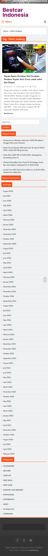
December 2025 (9, 229)
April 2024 (7, 325)
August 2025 (8, 248)
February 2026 (8, 220)
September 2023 (9, 358)
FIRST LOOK (7, 485)
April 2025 (7, 267)
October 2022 (8, 396)
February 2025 (8, 277)
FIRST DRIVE (7, 480)
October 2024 (8, 296)
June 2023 (7, 372)
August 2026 (8, 191)
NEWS (6, 70)
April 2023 (7, 382)
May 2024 (7, 320)
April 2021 (7, 425)
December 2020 (9, 430)
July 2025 (6, 253)
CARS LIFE (7, 475)
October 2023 (8, 353)
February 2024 (8, 334)
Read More (8, 113)
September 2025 (9, 243)
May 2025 (7, 263)
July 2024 (6, 310)
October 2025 (8, 239)
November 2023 (9, 349)
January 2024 (8, 339)
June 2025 (7, 258)
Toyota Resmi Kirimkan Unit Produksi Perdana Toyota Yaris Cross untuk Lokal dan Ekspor (23, 79)
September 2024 (9, 301)
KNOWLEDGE (8, 494)
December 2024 (9, 286)
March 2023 (7, 387)
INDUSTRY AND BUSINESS (13, 490)
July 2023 (6, 368)
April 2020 (7, 449)
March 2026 (7, 215)
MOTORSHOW (8, 499)
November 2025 (9, 234)
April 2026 (7, 210)
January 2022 (8, 415)
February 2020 (8, 454)
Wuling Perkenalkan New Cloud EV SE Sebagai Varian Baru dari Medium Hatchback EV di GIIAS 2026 (23, 163)
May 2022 (7, 401)
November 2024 (9, 291)
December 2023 (9, 344)
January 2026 (8, 224)
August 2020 (8, 439)
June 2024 (7, 315)
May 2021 (7, 420)
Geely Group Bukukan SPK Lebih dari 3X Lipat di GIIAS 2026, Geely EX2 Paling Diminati (23, 149)
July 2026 (6, 196)
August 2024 (8, 306)
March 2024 (7, 329)
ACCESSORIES (8, 466)
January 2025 (8, 282)
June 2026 (7, 200)
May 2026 (7, 205)
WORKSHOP (8, 514)
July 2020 (6, 444)
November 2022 (9, 392)
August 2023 (8, 363)
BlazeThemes (33, 550)
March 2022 (7, 411)
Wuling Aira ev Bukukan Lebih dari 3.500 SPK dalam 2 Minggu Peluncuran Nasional (23, 141)
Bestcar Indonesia (15, 12)
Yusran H (9, 86)
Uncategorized (8, 509)
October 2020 (8, 434)
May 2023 (7, 377)
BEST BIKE (7, 471)
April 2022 (7, 406)
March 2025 (7, 272)
